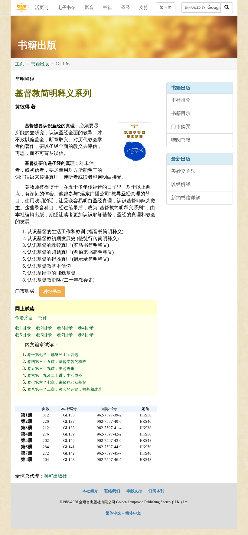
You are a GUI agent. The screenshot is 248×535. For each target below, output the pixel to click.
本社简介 (90, 491)
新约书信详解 (185, 197)
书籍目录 (181, 113)
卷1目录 (23, 327)
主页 (19, 63)
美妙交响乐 (183, 171)
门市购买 (181, 126)
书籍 (107, 7)
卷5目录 (23, 334)
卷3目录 (65, 327)
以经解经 (181, 184)
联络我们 (112, 491)
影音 (89, 7)
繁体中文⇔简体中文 (123, 513)
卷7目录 (65, 334)
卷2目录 (44, 327)
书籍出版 (40, 63)
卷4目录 (86, 327)
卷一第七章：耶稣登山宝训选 (52, 354)
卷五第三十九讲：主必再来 (50, 368)
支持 (143, 7)
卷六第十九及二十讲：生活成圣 (54, 375)
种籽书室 (52, 291)
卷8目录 (86, 334)
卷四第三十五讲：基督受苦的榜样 (56, 361)
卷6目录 (44, 334)
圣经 (125, 7)
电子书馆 (66, 7)
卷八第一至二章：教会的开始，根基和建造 (64, 389)
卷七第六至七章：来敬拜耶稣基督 (56, 382)
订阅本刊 (156, 491)
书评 (42, 317)
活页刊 (41, 7)
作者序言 (24, 317)
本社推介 (181, 100)
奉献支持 (134, 491)
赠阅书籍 (181, 139)
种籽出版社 (55, 476)
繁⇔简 (165, 7)
